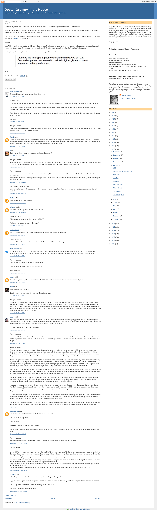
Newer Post (8, 498)
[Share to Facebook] (12, 79)
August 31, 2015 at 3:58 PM (17, 255)
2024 (113, 119)
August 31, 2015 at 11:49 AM (18, 193)
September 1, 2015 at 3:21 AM (18, 434)
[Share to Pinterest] (14, 79)
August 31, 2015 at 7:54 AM (17, 121)
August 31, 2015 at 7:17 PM (17, 330)
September (117, 162)
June (115, 202)
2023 (113, 122)
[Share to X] (10, 79)
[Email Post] (27, 76)
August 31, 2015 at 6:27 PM (17, 295)
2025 (113, 116)
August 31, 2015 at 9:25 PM (17, 407)
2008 (113, 244)
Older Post (97, 498)
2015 (113, 149)
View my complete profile (128, 98)
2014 (113, 224)
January (116, 219)
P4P (6, 23)
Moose (12, 317)
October (116, 158)
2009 (113, 240)
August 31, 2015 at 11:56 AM (18, 203)
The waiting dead (118, 195)
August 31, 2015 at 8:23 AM (17, 146)
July (115, 199)
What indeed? (117, 188)
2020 (113, 132)
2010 (113, 237)
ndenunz (13, 207)
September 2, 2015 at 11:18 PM (18, 443)
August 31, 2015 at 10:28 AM (18, 182)
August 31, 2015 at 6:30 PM (17, 313)
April (115, 209)
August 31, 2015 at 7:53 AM (17, 96)
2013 (113, 227)
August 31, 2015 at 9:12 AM (17, 155)
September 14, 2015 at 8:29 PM (18, 491)
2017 (113, 142)
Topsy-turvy (117, 191)
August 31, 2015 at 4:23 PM (17, 273)
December (117, 152)
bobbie (12, 198)
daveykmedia (14, 248)
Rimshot (115, 178)
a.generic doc (14, 411)
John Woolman (15, 91)
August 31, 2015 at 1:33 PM (17, 225)
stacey (12, 277)
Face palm (116, 174)
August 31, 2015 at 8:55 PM (17, 343)
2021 (113, 129)
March (115, 212)
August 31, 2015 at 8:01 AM (17, 133)
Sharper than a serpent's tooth (123, 171)
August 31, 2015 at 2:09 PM (17, 244)
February (116, 216)
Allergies (116, 181)
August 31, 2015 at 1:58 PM (17, 235)
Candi (12, 137)
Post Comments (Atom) (22, 502)
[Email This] (6, 79)
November (117, 155)
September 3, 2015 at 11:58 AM (18, 470)
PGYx (12, 286)
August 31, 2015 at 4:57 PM (17, 282)
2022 (113, 126)
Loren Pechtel (14, 230)
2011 (113, 234)
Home (53, 498)
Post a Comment (10, 495)
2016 (113, 146)
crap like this (17, 38)
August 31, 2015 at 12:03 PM (18, 212)
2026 (113, 112)
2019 (113, 136)
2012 (113, 230)
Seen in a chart (118, 184)
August (115, 165)
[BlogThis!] (8, 79)
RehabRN (13, 474)
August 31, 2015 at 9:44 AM (17, 167)
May (115, 206)
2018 (113, 139)
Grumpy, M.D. (126, 95)
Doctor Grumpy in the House (26, 9)
